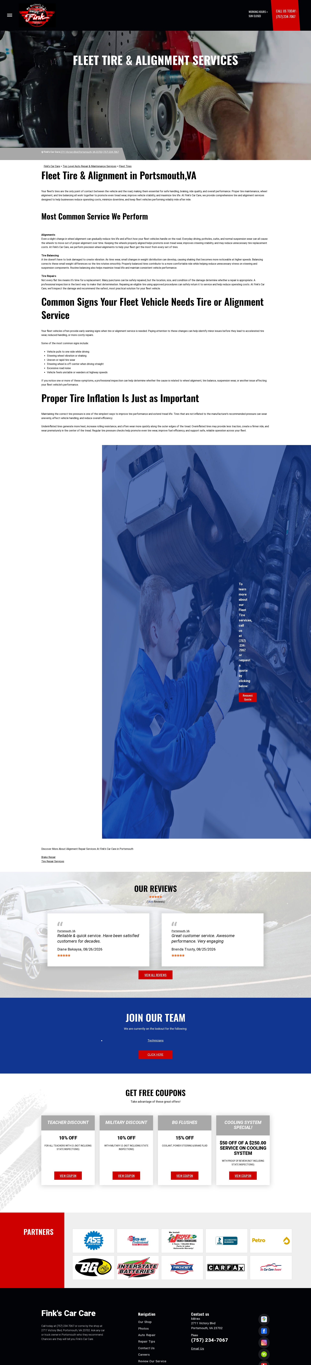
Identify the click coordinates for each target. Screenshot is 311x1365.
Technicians (156, 1040)
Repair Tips (146, 1341)
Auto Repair (147, 1335)
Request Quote (248, 697)
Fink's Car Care (52, 166)
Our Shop (145, 1322)
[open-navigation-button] (9, 15)
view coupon (68, 1175)
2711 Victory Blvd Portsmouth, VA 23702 (81, 152)
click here (155, 1054)
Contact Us (146, 1348)
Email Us (197, 1348)
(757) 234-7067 (285, 16)
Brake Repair (48, 857)
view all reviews (155, 975)
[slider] (155, 896)
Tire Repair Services (52, 861)
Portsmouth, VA (66, 931)
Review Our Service (152, 1361)
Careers (144, 1354)
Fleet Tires (125, 166)
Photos (143, 1328)
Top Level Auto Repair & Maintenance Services (89, 166)
